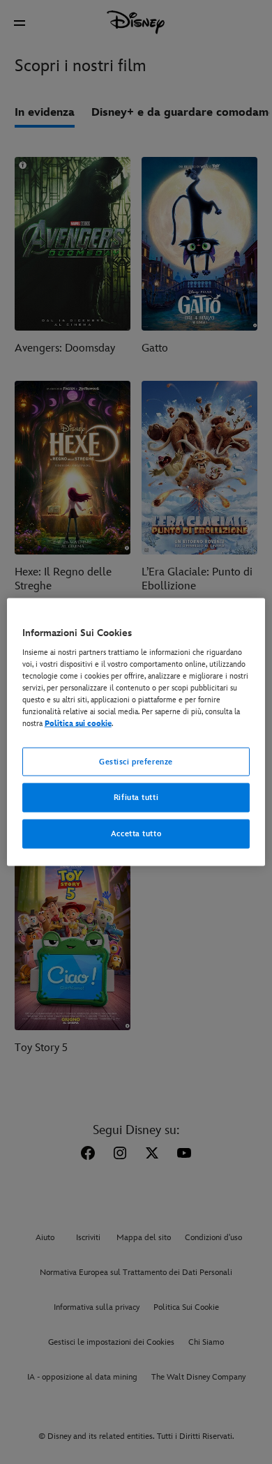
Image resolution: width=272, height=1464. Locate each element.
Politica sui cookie (78, 723)
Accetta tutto (136, 833)
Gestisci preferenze (136, 761)
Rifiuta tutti (136, 797)
